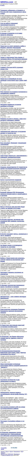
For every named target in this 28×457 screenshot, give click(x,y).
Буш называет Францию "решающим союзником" (13, 143)
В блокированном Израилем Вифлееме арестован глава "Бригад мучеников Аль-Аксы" (13, 352)
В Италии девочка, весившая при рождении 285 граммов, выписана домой (12, 221)
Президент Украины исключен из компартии (11, 273)
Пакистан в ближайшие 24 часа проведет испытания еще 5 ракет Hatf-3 (13, 80)
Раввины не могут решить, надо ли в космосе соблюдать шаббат (13, 119)
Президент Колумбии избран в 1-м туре (12, 421)
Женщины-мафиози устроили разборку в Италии (10, 105)
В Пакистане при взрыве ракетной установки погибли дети (12, 326)
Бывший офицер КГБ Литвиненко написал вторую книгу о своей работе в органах (13, 194)
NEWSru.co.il (4, 454)
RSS (22, 451)
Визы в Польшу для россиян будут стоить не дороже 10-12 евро (12, 207)
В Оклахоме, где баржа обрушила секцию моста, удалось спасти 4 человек (12, 338)
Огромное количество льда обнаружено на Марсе (9, 380)
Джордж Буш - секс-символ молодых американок (13, 297)
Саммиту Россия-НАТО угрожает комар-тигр (11, 68)
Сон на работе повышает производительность (9, 24)
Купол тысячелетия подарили (10, 180)
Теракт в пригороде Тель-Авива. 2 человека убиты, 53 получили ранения (13, 58)
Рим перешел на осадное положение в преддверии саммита (13, 92)
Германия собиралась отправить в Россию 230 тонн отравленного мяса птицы (13, 12)
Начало (3, 451)
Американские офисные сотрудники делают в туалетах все (13, 132)
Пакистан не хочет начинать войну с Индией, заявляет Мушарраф (13, 46)
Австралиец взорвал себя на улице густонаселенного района (12, 407)
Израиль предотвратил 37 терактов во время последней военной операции (13, 167)
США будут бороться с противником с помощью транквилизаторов (13, 156)
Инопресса (17, 454)
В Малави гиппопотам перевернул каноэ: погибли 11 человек (12, 286)
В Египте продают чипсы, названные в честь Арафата (13, 234)
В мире (2, 5)
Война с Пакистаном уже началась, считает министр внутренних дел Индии (12, 259)
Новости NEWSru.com (7, 455)
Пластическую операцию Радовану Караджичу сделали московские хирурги (12, 311)
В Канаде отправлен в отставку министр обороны (11, 34)
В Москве (10, 454)
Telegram (3, 452)
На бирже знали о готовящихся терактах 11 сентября (11, 246)
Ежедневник (17, 451)
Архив (11, 451)
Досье (7, 451)
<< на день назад (4, 448)
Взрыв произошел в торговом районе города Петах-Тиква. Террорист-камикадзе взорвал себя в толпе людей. (13, 62)
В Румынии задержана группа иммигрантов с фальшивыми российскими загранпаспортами (11, 434)
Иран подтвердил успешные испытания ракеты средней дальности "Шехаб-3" (13, 365)
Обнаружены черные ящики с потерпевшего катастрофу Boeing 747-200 (13, 394)
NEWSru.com (6, 2)
